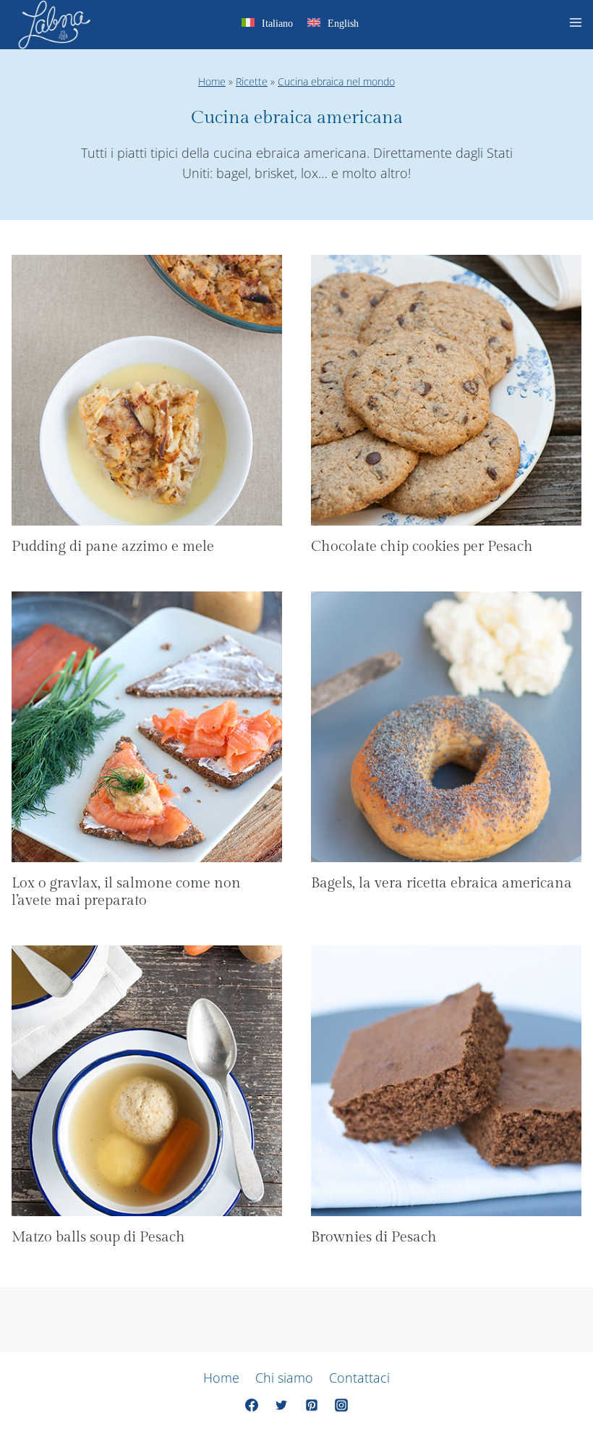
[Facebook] (252, 1405)
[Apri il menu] (578, 24)
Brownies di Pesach (374, 1237)
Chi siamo (284, 1377)
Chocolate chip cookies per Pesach (422, 546)
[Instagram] (341, 1405)
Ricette (252, 81)
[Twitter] (281, 1405)
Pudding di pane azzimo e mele (113, 546)
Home (212, 81)
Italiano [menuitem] (277, 23)
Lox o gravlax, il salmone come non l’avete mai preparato (126, 891)
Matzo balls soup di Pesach (98, 1237)
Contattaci (359, 1377)
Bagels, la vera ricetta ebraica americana (441, 883)
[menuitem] (267, 25)
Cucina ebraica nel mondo (336, 81)
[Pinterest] (312, 1405)
